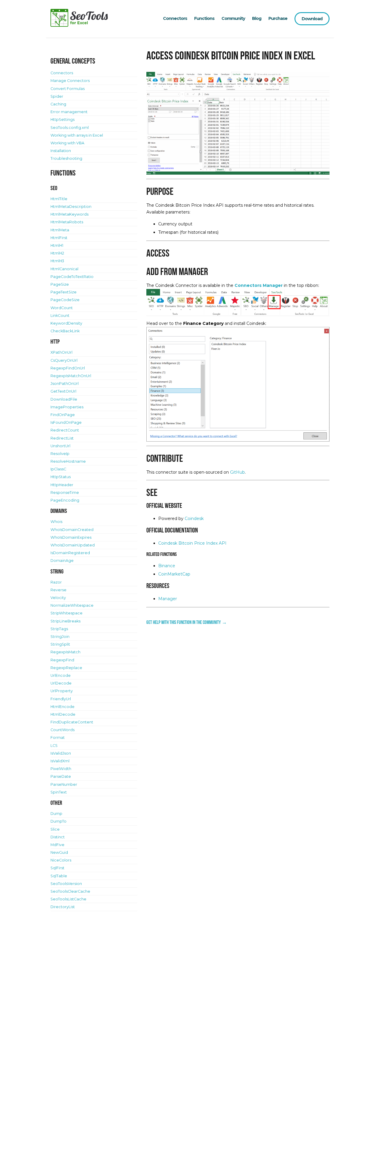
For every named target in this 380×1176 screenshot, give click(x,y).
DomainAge (62, 560)
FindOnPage (62, 414)
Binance (166, 565)
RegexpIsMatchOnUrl (70, 376)
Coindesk (194, 518)
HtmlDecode (62, 714)
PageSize (59, 284)
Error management (69, 112)
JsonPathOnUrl (64, 383)
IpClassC (58, 469)
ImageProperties (66, 407)
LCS (54, 745)
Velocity (58, 597)
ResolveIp (59, 453)
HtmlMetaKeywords (69, 214)
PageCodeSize (65, 300)
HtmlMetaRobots (66, 222)
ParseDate (60, 776)
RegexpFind (62, 660)
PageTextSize (63, 292)
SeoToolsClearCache (70, 891)
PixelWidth (60, 768)
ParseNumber (63, 784)
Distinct (57, 837)
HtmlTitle (58, 199)
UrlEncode (60, 675)
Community (233, 18)
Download (312, 18)
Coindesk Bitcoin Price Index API (192, 543)
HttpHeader (61, 485)
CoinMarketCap (174, 574)
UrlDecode (61, 683)
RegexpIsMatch (65, 652)
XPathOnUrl (61, 352)
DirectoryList (62, 907)
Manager (167, 598)
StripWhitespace (66, 613)
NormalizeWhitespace (72, 605)
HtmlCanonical (64, 269)
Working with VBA (67, 143)
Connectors (175, 18)
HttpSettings (62, 119)
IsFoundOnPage (66, 422)
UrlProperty (61, 691)
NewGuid (59, 852)
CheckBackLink (65, 331)
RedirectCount (64, 430)
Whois (56, 521)
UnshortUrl (60, 446)
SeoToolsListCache (68, 899)
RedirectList (62, 438)
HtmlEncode (62, 706)
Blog (256, 18)
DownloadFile (63, 399)
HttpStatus (60, 477)
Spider (56, 96)
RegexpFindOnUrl (67, 368)
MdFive (57, 845)
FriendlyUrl (60, 699)
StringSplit (60, 644)
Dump (56, 813)
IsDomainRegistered (70, 553)
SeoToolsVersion (66, 883)
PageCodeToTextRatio (72, 276)
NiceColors (60, 860)
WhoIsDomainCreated (72, 529)
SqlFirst (57, 868)
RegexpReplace (66, 668)
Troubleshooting (66, 158)
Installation (60, 150)
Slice (55, 829)
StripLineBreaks (65, 621)
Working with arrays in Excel (76, 135)
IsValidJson (60, 753)
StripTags (59, 629)
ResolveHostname (68, 461)
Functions (204, 18)
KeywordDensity (66, 323)
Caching (58, 104)
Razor (56, 582)
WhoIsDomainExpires (70, 537)
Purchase (277, 18)
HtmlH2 (57, 253)
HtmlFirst (58, 237)
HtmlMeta (59, 230)
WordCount (61, 308)
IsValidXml (59, 761)
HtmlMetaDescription (70, 206)
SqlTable (58, 876)
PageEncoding (64, 500)
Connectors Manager (259, 285)
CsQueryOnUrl (63, 360)
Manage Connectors (70, 80)
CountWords (62, 730)
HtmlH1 (56, 245)
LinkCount (59, 315)
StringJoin (59, 636)
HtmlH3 (57, 261)
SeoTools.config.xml (69, 127)
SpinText (58, 792)
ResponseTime (64, 492)
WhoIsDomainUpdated (72, 545)
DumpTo (58, 821)
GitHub (237, 472)
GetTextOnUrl (63, 391)
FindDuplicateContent (71, 722)
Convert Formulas (67, 88)
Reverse (58, 590)
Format (57, 737)
